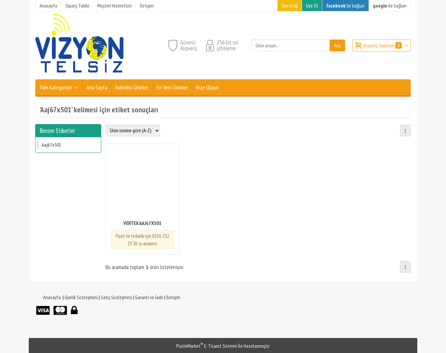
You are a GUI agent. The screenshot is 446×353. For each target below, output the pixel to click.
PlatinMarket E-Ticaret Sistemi (206, 346)
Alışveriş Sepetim (381, 45)
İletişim (173, 297)
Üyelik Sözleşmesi (81, 297)
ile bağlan (345, 5)
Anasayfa (52, 297)
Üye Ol (312, 5)
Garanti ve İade (149, 297)
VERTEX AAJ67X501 (142, 223)
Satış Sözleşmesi (116, 297)
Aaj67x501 (51, 144)
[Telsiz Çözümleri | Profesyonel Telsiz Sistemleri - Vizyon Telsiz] (79, 75)
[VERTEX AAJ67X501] (142, 182)
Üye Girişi (289, 5)
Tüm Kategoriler (55, 87)
